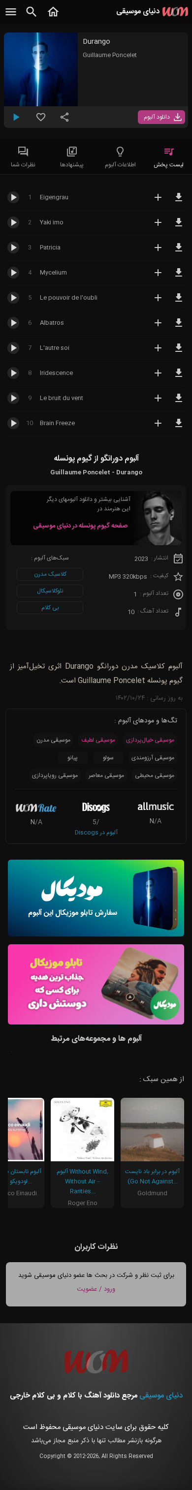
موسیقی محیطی (154, 775)
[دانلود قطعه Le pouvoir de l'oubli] (179, 302)
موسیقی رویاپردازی (55, 775)
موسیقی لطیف (98, 740)
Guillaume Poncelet (110, 55)
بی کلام (50, 608)
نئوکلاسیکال (50, 591)
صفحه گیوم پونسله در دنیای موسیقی (80, 526)
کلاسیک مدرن (50, 574)
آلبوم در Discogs (96, 833)
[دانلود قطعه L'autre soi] (179, 352)
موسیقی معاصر (106, 775)
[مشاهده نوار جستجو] (31, 17)
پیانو (72, 758)
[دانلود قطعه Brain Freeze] (179, 428)
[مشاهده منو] (11, 17)
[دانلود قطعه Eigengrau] (179, 202)
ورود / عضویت (96, 1289)
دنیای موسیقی (161, 1396)
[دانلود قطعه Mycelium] (179, 277)
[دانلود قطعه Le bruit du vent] (179, 402)
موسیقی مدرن (53, 740)
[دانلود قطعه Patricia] (179, 252)
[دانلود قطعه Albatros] (179, 327)
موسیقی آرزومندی (152, 758)
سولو (108, 758)
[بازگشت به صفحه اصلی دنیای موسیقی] (53, 17)
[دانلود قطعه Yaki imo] (179, 227)
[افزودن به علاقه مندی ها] (40, 121)
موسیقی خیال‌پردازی (150, 740)
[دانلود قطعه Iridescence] (179, 377)
